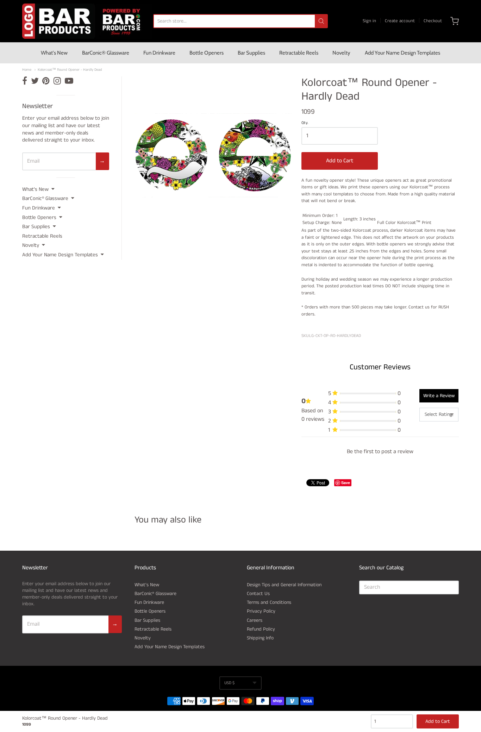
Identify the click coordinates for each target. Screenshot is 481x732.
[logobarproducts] (87, 21)
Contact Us (258, 593)
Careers (254, 620)
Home (26, 70)
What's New (54, 53)
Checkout (433, 21)
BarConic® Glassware (105, 53)
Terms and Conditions (269, 602)
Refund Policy (261, 629)
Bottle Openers (206, 53)
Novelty (341, 53)
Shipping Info (260, 638)
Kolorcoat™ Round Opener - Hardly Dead (70, 70)
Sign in (369, 21)
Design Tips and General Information (284, 584)
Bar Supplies (251, 53)
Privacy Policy (261, 611)
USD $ (229, 683)
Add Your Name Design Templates (402, 53)
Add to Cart (339, 161)
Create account (400, 21)
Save (345, 482)
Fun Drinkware (159, 53)
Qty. (304, 123)
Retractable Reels (298, 53)
